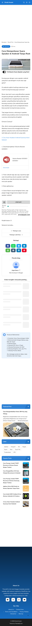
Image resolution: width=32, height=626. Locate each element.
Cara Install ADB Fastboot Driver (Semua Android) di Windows (12, 495)
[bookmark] (29, 2)
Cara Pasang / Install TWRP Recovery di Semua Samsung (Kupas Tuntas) (11, 480)
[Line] (8, 250)
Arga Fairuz (6, 46)
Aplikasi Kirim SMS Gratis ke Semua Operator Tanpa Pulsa (11, 487)
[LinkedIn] (18, 250)
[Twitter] (18, 246)
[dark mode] (26, 2)
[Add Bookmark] (13, 46)
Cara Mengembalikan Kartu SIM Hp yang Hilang (15, 413)
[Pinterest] (24, 250)
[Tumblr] (13, 250)
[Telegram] (24, 246)
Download (6, 167)
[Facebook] (8, 246)
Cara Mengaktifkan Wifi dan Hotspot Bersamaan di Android (11, 472)
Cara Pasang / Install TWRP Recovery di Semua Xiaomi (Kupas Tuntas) (11, 465)
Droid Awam (9, 2)
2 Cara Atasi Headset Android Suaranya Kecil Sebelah (11, 503)
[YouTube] (24, 599)
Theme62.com (19, 623)
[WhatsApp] (13, 246)
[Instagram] (19, 599)
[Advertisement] (16, 23)
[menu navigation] (2, 2)
